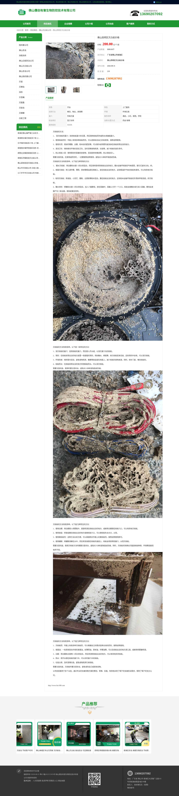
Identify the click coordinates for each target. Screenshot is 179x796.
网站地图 (61, 781)
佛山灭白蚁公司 (45, 30)
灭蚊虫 (21, 108)
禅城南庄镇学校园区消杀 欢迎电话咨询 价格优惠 (29, 148)
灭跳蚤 (21, 103)
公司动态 (109, 24)
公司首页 (27, 24)
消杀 (21, 92)
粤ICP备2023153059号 (48, 774)
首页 (26, 30)
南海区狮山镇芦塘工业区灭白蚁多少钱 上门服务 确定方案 (29, 133)
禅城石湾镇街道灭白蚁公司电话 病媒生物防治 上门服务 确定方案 (29, 158)
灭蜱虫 (21, 87)
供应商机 (47, 24)
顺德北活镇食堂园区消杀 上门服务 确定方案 (29, 153)
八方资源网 (37, 781)
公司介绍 (89, 24)
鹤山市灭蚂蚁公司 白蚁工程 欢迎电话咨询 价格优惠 (29, 168)
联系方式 (151, 24)
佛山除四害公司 (25, 76)
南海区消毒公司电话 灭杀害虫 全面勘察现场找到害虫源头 (111, 750)
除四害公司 (23, 45)
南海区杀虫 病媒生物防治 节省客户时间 (75, 750)
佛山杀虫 (22, 50)
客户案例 (130, 24)
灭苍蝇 (21, 97)
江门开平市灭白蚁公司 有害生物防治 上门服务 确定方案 (29, 173)
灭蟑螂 (21, 113)
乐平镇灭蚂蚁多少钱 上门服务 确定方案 (29, 143)
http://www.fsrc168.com (56, 685)
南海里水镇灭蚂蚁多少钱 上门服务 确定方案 (29, 138)
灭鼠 (21, 82)
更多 (39, 127)
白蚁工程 (22, 118)
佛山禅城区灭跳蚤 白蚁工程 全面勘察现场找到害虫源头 (140, 750)
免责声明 (45, 781)
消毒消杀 (22, 56)
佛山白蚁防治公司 (26, 61)
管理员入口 (53, 781)
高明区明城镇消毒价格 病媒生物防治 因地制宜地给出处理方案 (54, 750)
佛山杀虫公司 (24, 71)
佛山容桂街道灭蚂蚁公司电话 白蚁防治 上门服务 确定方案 (29, 163)
